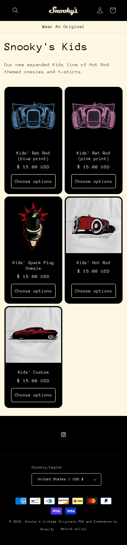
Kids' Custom (33, 372)
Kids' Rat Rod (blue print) (33, 156)
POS (81, 521)
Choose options (33, 181)
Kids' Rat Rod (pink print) (93, 156)
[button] (15, 10)
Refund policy (74, 529)
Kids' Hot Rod (93, 262)
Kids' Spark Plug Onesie (33, 265)
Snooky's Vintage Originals (50, 521)
